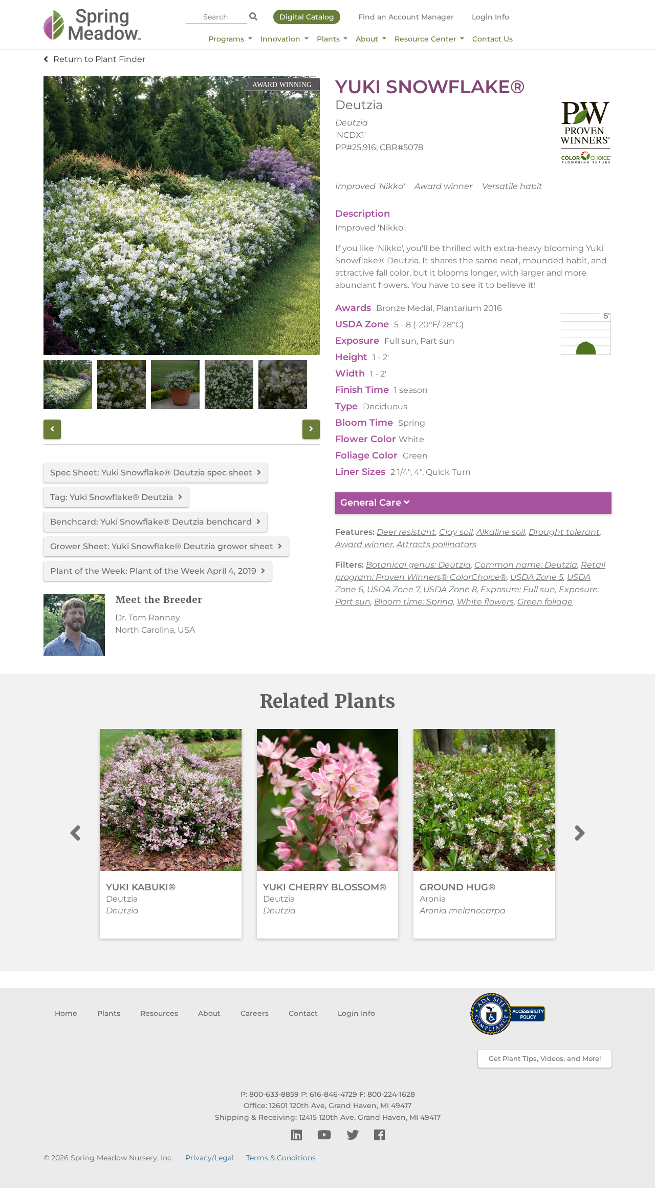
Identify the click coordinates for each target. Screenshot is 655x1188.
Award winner (364, 544)
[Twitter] (354, 1135)
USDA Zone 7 (393, 589)
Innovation (281, 39)
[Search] (253, 17)
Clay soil (456, 532)
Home (66, 1013)
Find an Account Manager (406, 17)
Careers (255, 1013)
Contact (303, 1013)
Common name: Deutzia (525, 565)
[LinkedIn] (298, 1135)
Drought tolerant (564, 532)
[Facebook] (379, 1135)
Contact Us (492, 39)
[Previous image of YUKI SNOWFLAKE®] (52, 429)
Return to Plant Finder (99, 59)
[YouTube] (325, 1135)
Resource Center (426, 39)
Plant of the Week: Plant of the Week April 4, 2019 (154, 571)
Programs (227, 39)
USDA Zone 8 (450, 589)
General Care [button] (372, 502)
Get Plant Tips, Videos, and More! (545, 1058)
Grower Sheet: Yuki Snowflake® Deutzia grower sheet (162, 546)
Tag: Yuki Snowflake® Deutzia (113, 497)
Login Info (490, 17)
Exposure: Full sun (518, 589)
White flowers (485, 602)
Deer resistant (406, 532)
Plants (329, 39)
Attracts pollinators (436, 544)
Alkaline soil (500, 532)
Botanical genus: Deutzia (418, 565)
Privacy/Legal (209, 1157)
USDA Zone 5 (536, 577)
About (368, 39)
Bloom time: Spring (413, 602)
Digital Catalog (306, 17)
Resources (159, 1013)
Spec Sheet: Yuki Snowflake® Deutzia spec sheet (152, 472)
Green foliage (545, 602)
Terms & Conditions (281, 1157)
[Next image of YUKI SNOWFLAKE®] (311, 429)
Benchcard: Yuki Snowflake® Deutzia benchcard (152, 522)
